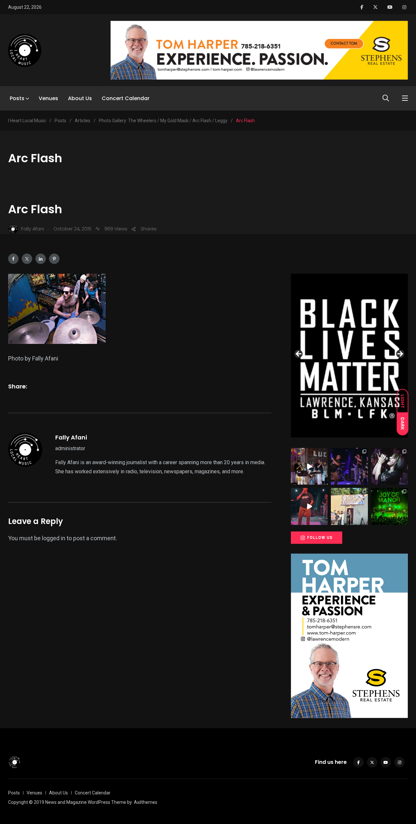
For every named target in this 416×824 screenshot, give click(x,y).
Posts (17, 98)
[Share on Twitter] (27, 259)
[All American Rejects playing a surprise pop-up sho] (349, 506)
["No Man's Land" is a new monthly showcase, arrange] (389, 466)
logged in (53, 538)
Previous (299, 354)
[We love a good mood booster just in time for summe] (349, 466)
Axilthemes (145, 802)
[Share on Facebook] (13, 259)
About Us (80, 98)
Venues (48, 98)
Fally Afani (71, 437)
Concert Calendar (126, 98)
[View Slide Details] (349, 356)
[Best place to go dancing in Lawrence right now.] (309, 466)
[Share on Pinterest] (54, 259)
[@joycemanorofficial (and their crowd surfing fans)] (389, 506)
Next (400, 354)
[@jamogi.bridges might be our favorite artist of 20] (309, 506)
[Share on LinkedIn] (40, 259)
